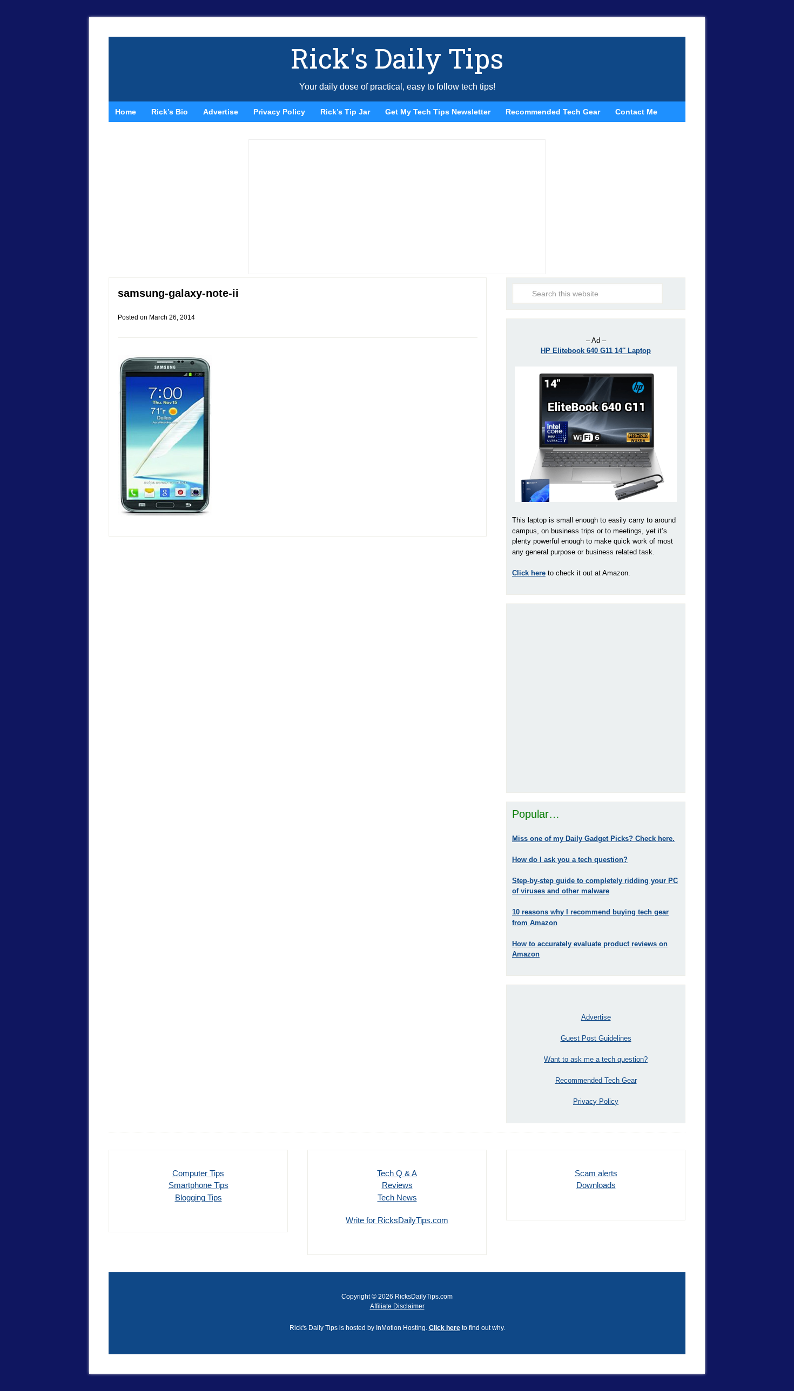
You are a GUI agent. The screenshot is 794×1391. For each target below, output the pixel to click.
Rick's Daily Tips (397, 58)
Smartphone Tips (198, 1185)
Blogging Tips (198, 1197)
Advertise (596, 1017)
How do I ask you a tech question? (570, 860)
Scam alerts (596, 1173)
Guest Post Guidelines (596, 1038)
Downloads (596, 1185)
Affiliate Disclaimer (397, 1306)
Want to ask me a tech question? (596, 1059)
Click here (444, 1328)
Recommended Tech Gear (596, 1080)
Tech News (397, 1197)
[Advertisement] (595, 697)
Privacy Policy (595, 1101)
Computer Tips (198, 1173)
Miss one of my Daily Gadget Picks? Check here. (593, 838)
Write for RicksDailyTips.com (397, 1220)
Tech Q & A (397, 1173)
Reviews (397, 1185)
